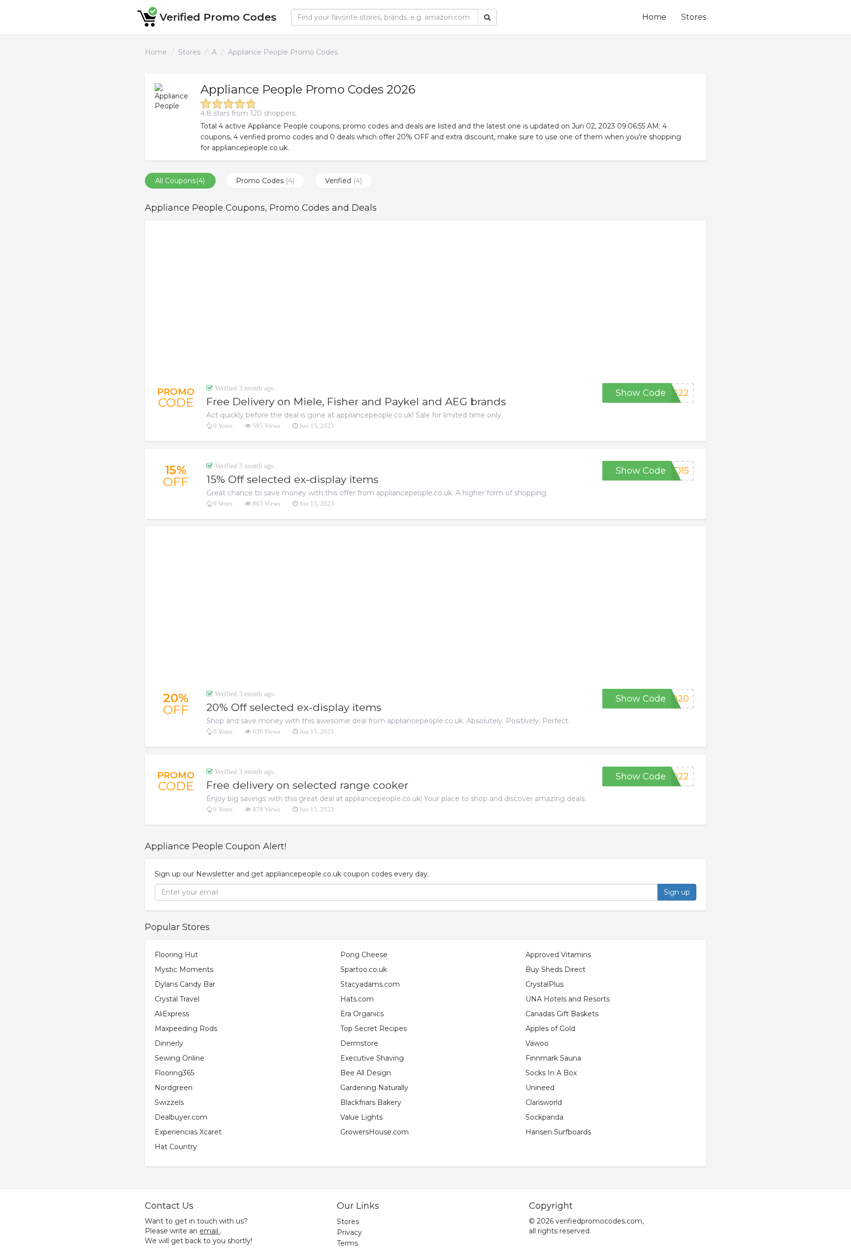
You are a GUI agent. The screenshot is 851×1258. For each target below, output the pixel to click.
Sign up (677, 892)
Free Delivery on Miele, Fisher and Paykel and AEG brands (356, 401)
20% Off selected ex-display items (293, 707)
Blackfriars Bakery (370, 1102)
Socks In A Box (551, 1072)
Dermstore (359, 1043)
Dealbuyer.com (181, 1117)
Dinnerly (169, 1043)
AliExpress (172, 1013)
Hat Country (176, 1146)
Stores (693, 17)
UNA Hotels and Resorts (567, 999)
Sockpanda (544, 1117)
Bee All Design (365, 1072)
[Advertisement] (425, 302)
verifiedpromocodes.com (599, 1221)
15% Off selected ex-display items (292, 479)
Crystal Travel (177, 999)
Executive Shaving (372, 1058)
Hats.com (357, 999)
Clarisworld (543, 1102)
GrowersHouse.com (374, 1132)
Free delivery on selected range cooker (307, 785)
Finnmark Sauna (553, 1058)
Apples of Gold (550, 1028)
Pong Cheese (364, 954)
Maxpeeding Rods (186, 1028)
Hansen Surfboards (558, 1132)
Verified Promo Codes (218, 17)
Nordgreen (174, 1087)
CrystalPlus (544, 984)
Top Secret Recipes (373, 1028)
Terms (347, 1243)
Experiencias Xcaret (188, 1132)
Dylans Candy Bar (185, 984)
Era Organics (362, 1013)
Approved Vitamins (558, 954)
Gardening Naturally (374, 1087)
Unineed (540, 1087)
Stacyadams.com (370, 984)
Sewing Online (179, 1058)
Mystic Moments (184, 969)
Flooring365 (174, 1072)
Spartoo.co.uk (363, 969)
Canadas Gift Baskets (561, 1013)
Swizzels (169, 1102)
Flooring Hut (176, 954)
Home (654, 17)
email (208, 1230)
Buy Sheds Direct (555, 969)
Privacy (349, 1232)
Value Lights (361, 1117)
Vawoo (537, 1043)
